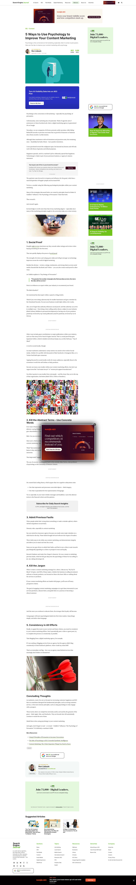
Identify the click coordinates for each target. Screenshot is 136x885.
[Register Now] (100, 121)
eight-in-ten (35, 246)
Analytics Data (57, 862)
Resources (67, 2)
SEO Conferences (76, 862)
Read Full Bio (32, 773)
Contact (110, 852)
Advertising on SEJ (95, 847)
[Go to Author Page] (27, 51)
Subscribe (110, 847)
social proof (53, 253)
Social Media (40, 857)
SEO (42, 2)
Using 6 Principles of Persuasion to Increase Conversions (46, 737)
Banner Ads (93, 852)
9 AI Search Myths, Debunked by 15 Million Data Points (98, 206)
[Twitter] (27, 862)
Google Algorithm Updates (78, 860)
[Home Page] (21, 2)
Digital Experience (41, 860)
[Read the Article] (33, 823)
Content (29, 748)
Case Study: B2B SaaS (95, 849)
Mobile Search (57, 852)
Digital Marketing (58, 2)
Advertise (90, 2)
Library (74, 852)
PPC (55, 860)
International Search (59, 855)
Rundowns (75, 849)
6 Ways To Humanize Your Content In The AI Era (70, 830)
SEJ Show (74, 857)
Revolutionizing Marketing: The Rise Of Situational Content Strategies (51, 831)
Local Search (57, 849)
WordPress (39, 862)
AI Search (35, 2)
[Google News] (14, 862)
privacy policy (59, 807)
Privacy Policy (111, 857)
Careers (110, 855)
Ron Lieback (36, 51)
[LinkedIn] (17, 862)
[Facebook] (24, 862)
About (109, 849)
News (38, 847)
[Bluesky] (14, 866)
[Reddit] (20, 866)
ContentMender (51, 768)
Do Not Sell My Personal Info (115, 860)
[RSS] (24, 866)
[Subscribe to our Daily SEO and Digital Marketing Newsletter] (118, 2)
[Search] (121, 2)
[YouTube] (20, 862)
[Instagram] (17, 866)
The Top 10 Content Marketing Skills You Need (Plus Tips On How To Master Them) (32, 831)
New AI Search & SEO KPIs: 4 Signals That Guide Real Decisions (100, 132)
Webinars (75, 2)
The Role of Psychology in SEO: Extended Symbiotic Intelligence (48, 740)
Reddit (56, 865)
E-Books (74, 855)
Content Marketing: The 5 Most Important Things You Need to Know (50, 744)
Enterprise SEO (58, 857)
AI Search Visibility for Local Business (98, 232)
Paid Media (48, 2)
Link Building (57, 847)
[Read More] (100, 195)
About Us (83, 2)
